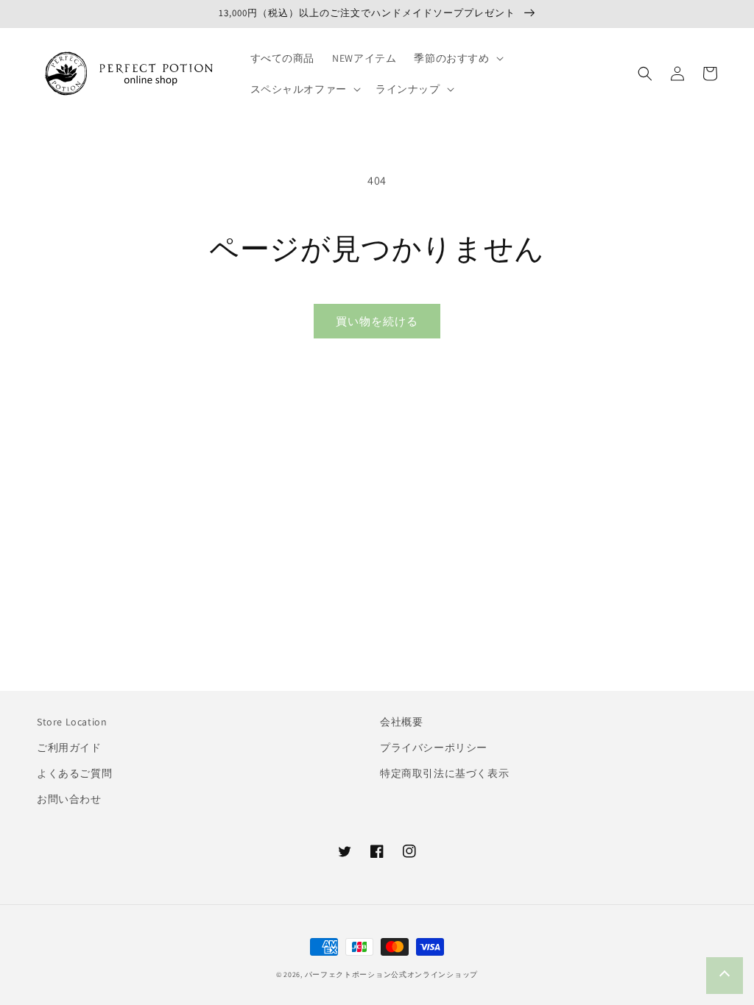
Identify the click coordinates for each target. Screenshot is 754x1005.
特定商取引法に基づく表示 (444, 773)
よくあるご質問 (74, 773)
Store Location (72, 721)
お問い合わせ (69, 799)
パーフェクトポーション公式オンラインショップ (391, 974)
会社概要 (401, 721)
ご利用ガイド (69, 747)
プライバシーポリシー (433, 747)
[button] (457, 58)
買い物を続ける (377, 321)
